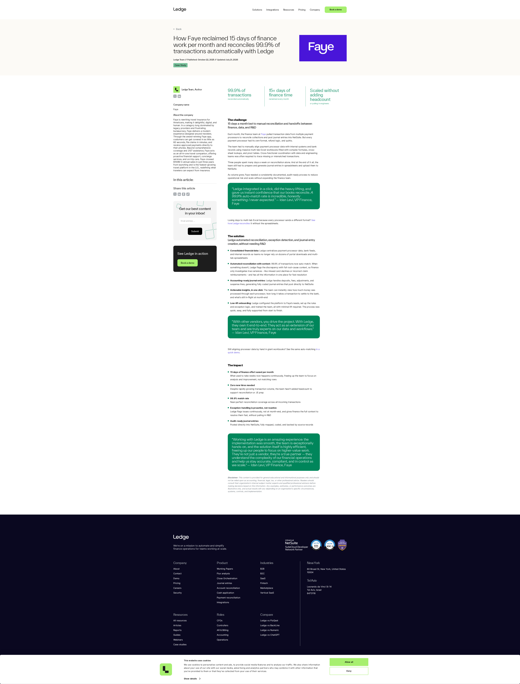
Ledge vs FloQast (269, 620)
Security (177, 592)
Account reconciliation (228, 588)
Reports (177, 630)
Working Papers (225, 568)
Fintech (264, 583)
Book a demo (336, 9)
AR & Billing (222, 630)
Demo (176, 578)
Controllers (222, 625)
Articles (177, 625)
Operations (222, 639)
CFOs (219, 620)
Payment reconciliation (228, 597)
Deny (349, 671)
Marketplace (266, 588)
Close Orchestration (227, 578)
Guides (176, 634)
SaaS (262, 578)
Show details (190, 678)
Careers (177, 588)
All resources (180, 620)
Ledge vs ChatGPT (270, 634)
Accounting (222, 634)
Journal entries (224, 583)
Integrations (223, 602)
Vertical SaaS (267, 592)
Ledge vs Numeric (269, 630)
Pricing (176, 583)
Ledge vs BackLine (270, 625)
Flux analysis (223, 573)
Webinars (178, 639)
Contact (177, 573)
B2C (262, 573)
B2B (262, 568)
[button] (257, 9)
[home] (179, 10)
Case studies (179, 644)
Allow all (349, 662)
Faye (263, 134)
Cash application (225, 592)
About (176, 568)
